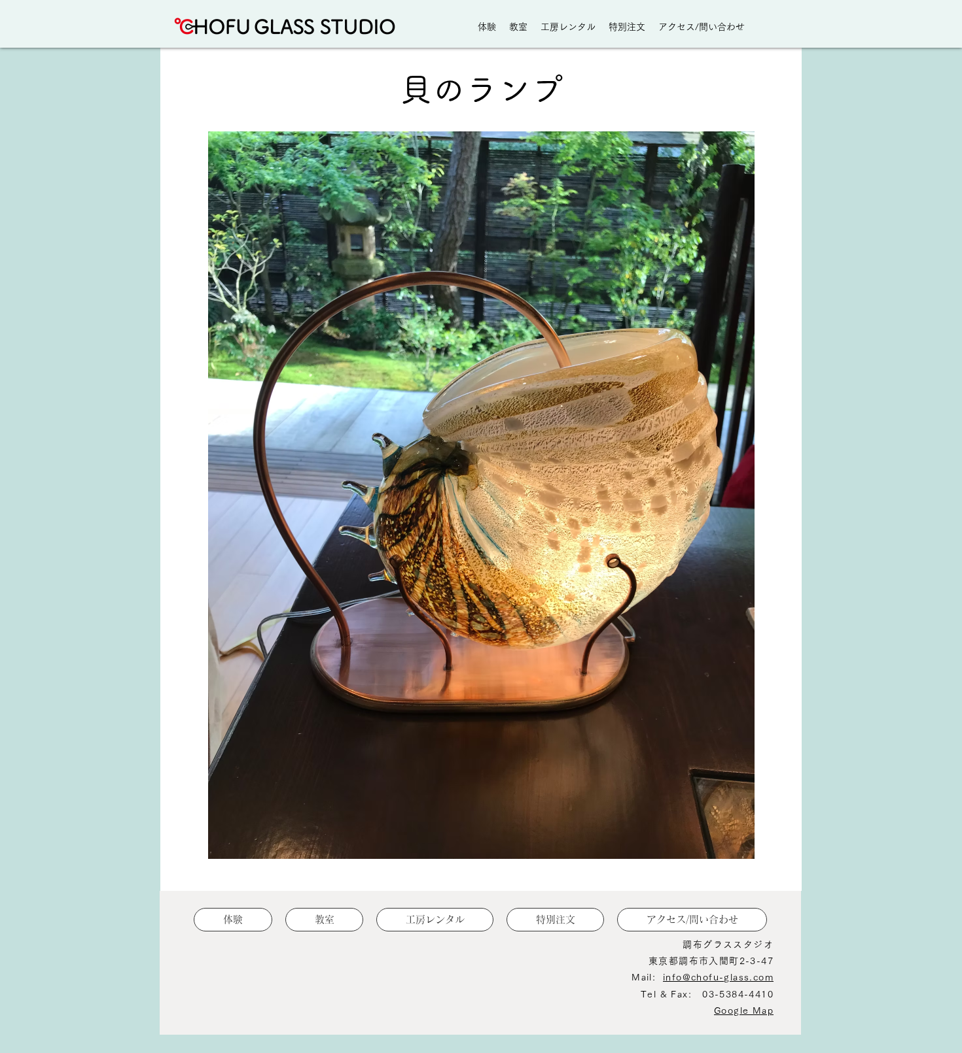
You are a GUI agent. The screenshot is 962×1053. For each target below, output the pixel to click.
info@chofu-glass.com (718, 977)
